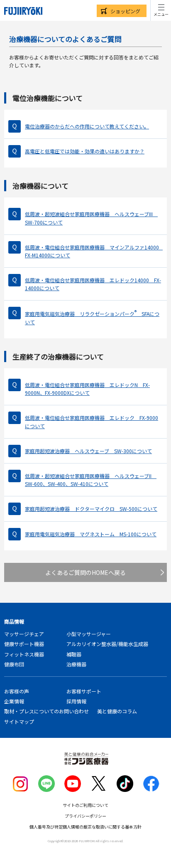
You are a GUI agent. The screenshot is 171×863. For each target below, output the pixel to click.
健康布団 (14, 664)
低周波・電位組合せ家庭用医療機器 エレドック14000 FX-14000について (93, 283)
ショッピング (125, 11)
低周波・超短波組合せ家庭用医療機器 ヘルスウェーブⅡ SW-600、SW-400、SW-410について (90, 479)
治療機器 (76, 664)
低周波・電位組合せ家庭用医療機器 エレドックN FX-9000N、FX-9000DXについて (87, 388)
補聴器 (73, 654)
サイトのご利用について (85, 805)
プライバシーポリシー (85, 816)
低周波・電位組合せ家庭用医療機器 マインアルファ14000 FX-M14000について (94, 251)
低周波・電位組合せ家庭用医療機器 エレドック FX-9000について (91, 421)
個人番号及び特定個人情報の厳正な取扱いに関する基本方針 (85, 827)
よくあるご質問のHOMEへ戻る (85, 572)
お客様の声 (16, 691)
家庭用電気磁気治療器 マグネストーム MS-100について (90, 534)
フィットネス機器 (24, 654)
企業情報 (14, 701)
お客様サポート (83, 691)
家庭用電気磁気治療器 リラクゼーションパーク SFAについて (92, 317)
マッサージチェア (24, 633)
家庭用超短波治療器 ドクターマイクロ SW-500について (91, 508)
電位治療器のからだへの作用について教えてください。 (87, 126)
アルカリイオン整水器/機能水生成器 (107, 643)
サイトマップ (19, 721)
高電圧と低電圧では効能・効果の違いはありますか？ (84, 151)
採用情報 (76, 701)
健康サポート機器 (24, 643)
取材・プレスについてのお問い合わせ (46, 711)
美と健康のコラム (117, 711)
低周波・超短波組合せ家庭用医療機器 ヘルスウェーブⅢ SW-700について (91, 217)
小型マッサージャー (88, 633)
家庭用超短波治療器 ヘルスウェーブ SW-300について (88, 450)
